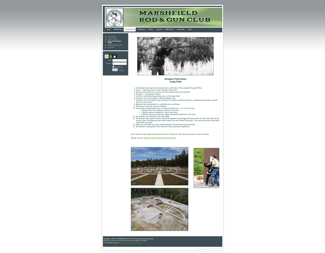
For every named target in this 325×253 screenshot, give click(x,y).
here (184, 134)
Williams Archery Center (115, 45)
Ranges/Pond (130, 29)
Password (108, 63)
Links (190, 29)
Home (108, 29)
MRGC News (169, 29)
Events (150, 29)
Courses (159, 29)
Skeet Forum (170, 138)
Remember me (119, 67)
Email (109, 60)
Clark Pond (111, 47)
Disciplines (141, 29)
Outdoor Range (112, 38)
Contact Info (180, 29)
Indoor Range (112, 36)
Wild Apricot (205, 249)
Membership (118, 29)
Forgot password (122, 69)
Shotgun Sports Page (152, 138)
